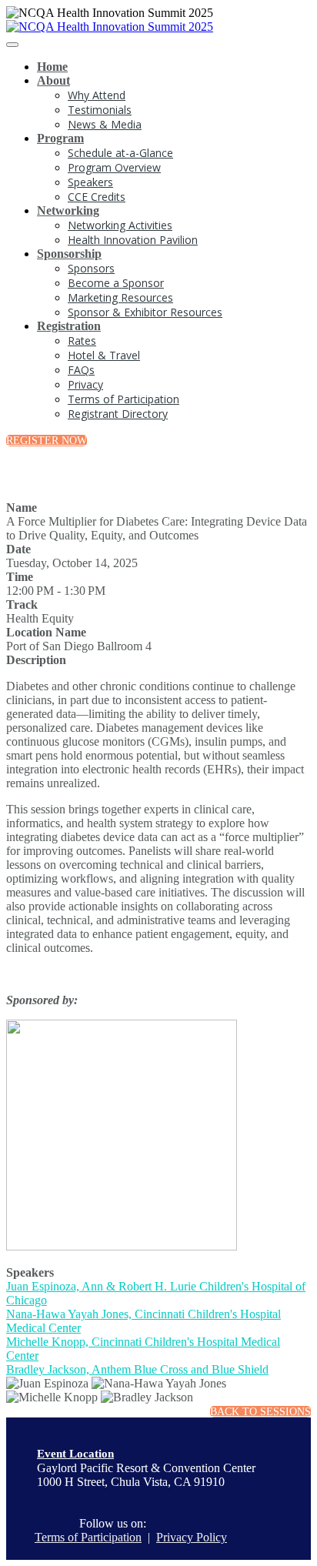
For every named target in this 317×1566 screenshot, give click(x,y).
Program (60, 138)
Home (52, 66)
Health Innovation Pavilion (133, 239)
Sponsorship (69, 253)
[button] (46, 440)
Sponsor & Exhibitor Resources (145, 312)
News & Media (105, 124)
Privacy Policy (191, 1537)
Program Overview (114, 167)
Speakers (90, 182)
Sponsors (91, 268)
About (53, 80)
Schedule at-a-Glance (120, 152)
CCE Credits (96, 196)
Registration (69, 325)
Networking (68, 210)
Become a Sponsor (116, 282)
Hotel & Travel (104, 355)
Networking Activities (120, 225)
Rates (82, 340)
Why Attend (96, 95)
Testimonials (100, 109)
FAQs (81, 369)
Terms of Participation (123, 399)
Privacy (85, 384)
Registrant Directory (118, 413)
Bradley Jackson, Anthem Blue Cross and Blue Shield (137, 1369)
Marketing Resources (120, 297)
